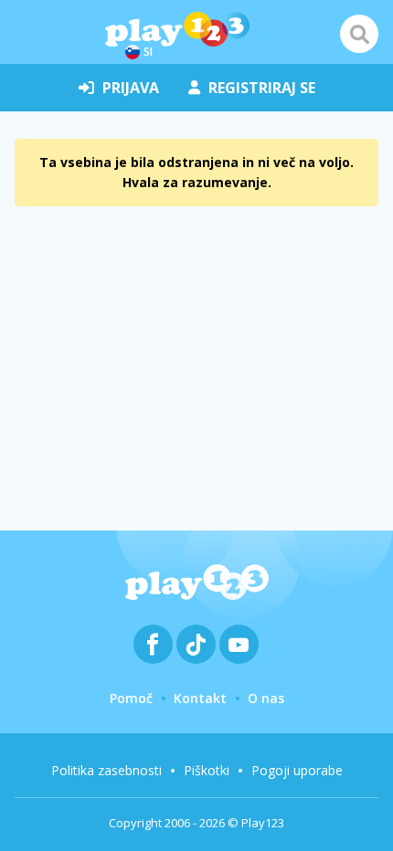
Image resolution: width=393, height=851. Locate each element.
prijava (130, 88)
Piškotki (206, 770)
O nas (266, 698)
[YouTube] (239, 644)
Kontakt (200, 698)
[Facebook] (153, 644)
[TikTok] (196, 644)
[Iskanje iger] (359, 34)
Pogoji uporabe (297, 770)
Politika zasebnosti (106, 770)
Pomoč (131, 698)
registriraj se (261, 88)
